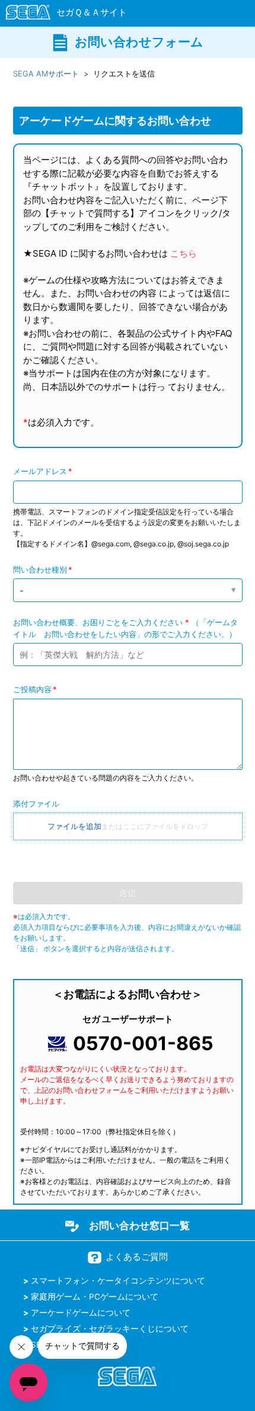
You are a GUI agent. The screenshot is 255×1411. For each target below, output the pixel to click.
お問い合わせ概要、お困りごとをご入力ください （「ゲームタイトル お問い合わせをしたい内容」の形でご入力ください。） (125, 628)
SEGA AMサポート (46, 73)
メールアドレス (40, 471)
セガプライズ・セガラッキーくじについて (110, 1328)
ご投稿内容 (32, 689)
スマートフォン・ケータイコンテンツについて (118, 1280)
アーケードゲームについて (80, 1312)
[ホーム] (61, 14)
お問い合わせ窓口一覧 (139, 1225)
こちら (183, 253)
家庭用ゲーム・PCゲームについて (94, 1296)
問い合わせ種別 (40, 569)
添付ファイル (36, 803)
